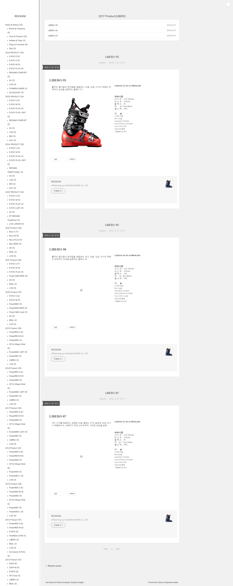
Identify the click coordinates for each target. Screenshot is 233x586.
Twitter (58, 582)
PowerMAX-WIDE (18, 308)
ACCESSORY (16, 92)
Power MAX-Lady (18, 312)
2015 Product (13, 484)
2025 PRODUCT (14, 96)
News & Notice (14, 25)
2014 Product (13, 520)
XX (12, 80)
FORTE (13, 531)
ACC (12, 140)
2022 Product (13, 228)
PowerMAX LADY (18, 352)
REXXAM (20, 16)
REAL (13, 252)
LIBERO (14, 360)
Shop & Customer (18, 44)
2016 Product (13, 448)
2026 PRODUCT (14, 52)
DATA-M (14, 567)
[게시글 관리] (63, 159)
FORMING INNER (18, 88)
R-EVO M (14, 64)
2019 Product (13, 328)
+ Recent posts (53, 565)
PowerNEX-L (16, 476)
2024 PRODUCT (14, 144)
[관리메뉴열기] (228, 5)
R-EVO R (14, 56)
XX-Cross (14, 575)
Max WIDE (15, 244)
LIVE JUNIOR (16, 224)
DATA (13, 563)
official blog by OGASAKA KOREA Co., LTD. (69, 185)
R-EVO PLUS (16, 68)
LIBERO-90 (53, 30)
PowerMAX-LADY (18, 432)
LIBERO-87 (53, 36)
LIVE (12, 84)
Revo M (14, 236)
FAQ (12, 48)
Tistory (160, 582)
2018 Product (13, 368)
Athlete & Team (17, 40)
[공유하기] (59, 159)
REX (12, 136)
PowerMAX (15, 304)
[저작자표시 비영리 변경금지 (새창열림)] (81, 159)
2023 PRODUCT (14, 192)
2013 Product (13, 559)
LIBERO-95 (53, 25)
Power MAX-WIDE (18, 276)
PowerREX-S (16, 332)
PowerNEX (15, 356)
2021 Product (13, 260)
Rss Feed (49, 582)
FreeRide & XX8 (17, 535)
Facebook (66, 582)
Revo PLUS (15, 240)
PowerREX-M (16, 336)
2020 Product (13, 292)
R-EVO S (14, 60)
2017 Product (13, 408)
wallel (176, 582)
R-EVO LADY (16, 208)
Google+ (81, 582)
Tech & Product (18, 36)
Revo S (13, 231)
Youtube (74, 582)
